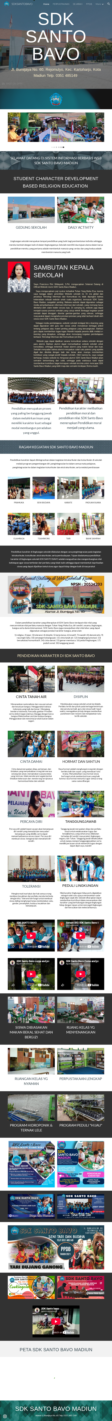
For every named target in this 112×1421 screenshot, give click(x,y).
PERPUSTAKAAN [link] (61, 4)
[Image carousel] (56, 130)
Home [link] (46, 4)
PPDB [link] (89, 4)
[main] (56, 36)
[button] (108, 4)
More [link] (98, 4)
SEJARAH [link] (77, 4)
